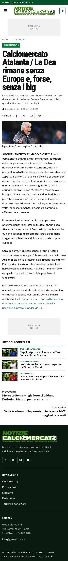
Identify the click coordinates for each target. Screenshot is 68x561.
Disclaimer (8, 492)
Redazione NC (12, 109)
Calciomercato (19, 39)
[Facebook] (5, 460)
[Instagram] (20, 460)
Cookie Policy (10, 481)
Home (5, 39)
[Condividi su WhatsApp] (32, 116)
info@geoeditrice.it (13, 539)
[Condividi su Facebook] (17, 116)
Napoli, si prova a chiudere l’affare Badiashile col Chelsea (40, 354)
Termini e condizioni (14, 504)
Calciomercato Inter (29, 361)
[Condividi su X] (24, 116)
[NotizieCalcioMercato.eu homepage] (34, 11)
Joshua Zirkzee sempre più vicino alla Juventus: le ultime (42, 378)
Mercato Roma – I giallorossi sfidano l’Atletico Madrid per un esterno (28, 397)
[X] (13, 460)
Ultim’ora (62, 11)
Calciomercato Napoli (30, 349)
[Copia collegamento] (39, 116)
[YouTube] (28, 460)
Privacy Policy (10, 487)
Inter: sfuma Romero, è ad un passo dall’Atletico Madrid (41, 366)
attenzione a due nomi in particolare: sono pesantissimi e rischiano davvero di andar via (32, 303)
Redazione (8, 498)
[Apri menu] (5, 10)
